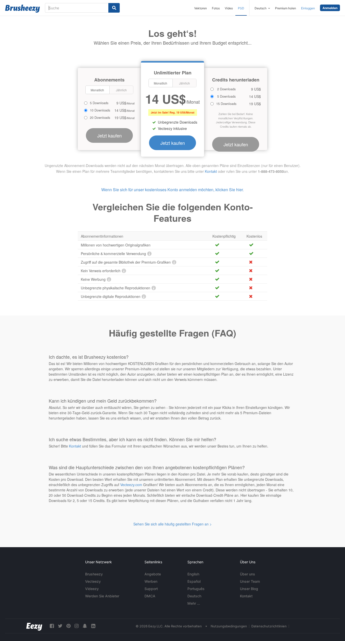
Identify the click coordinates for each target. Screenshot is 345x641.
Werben (150, 581)
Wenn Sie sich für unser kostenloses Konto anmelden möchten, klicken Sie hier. (172, 189)
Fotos (216, 8)
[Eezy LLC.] (34, 626)
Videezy (92, 589)
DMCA (149, 596)
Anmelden (330, 8)
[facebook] (52, 626)
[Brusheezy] (22, 9)
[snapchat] (85, 626)
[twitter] (60, 626)
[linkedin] (93, 626)
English (193, 574)
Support (151, 589)
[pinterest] (68, 626)
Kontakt (211, 171)
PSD (241, 8)
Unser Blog (249, 589)
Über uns (247, 574)
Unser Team (250, 581)
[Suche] (114, 8)
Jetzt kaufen (172, 143)
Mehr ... (193, 603)
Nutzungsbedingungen (229, 626)
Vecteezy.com (131, 484)
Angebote (152, 574)
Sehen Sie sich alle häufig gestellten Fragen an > (172, 523)
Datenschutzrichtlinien (269, 626)
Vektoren (200, 8)
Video (229, 8)
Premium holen (285, 8)
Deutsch (194, 596)
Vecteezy (93, 581)
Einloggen (308, 8)
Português (196, 589)
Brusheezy (94, 574)
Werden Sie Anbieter (102, 596)
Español (194, 581)
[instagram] (77, 626)
